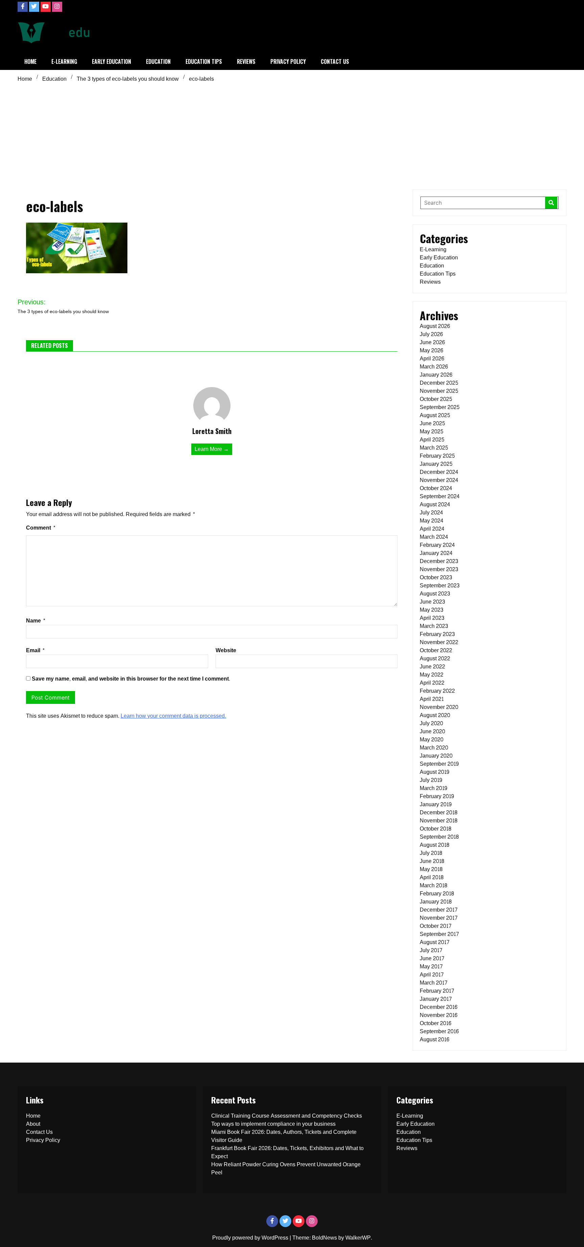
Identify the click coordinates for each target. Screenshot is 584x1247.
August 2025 (435, 415)
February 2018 (437, 893)
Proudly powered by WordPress (251, 1238)
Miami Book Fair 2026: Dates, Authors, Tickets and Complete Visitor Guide (284, 1136)
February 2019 (437, 796)
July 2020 (431, 723)
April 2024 (432, 529)
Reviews (246, 61)
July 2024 (431, 512)
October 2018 (435, 829)
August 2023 (435, 594)
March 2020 (434, 748)
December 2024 (439, 472)
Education (158, 61)
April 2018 (431, 877)
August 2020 (435, 715)
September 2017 (439, 934)
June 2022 (432, 666)
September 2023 (440, 585)
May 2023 (431, 610)
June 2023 (432, 602)
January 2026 (436, 375)
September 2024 (440, 496)
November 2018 (438, 820)
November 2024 (439, 480)
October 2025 (436, 399)
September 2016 (439, 1031)
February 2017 (437, 991)
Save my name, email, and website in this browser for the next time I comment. (131, 679)
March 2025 (434, 448)
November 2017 (439, 918)
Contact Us (335, 61)
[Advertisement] (292, 135)
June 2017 (432, 958)
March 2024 (434, 537)
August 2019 (434, 772)
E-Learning (64, 61)
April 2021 (432, 699)
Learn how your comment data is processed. (173, 716)
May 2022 (431, 675)
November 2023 (439, 569)
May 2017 (431, 966)
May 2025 (431, 431)
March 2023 (434, 626)
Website (226, 650)
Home (30, 61)
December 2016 (438, 1007)
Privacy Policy (288, 61)
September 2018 (439, 837)
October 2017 (436, 926)
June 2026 (432, 342)
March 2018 (433, 885)
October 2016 (435, 1023)
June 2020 (432, 731)
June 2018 (432, 861)
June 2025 (432, 423)
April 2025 (432, 439)
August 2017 (434, 942)
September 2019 (439, 764)
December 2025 (439, 383)
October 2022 (436, 650)
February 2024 (437, 545)
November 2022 (439, 642)
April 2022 (432, 683)
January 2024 (436, 553)
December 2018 (438, 812)
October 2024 (436, 488)
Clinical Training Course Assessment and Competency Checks (286, 1116)
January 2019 (436, 804)
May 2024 (431, 521)
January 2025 (436, 464)
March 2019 (433, 788)
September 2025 (440, 407)
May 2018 (431, 869)
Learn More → (212, 449)
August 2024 (435, 504)
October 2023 (436, 577)
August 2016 (434, 1039)
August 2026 (435, 326)
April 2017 (432, 974)
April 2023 (432, 618)
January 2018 (436, 902)
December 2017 (439, 910)
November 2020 (439, 707)
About (33, 1124)
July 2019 (431, 780)
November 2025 (439, 391)
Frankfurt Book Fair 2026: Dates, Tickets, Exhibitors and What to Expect (287, 1152)
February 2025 (437, 456)
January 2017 (436, 999)
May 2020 (431, 739)
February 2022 (437, 691)
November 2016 (438, 1015)
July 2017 (431, 950)
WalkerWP (358, 1238)
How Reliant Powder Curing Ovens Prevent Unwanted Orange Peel (286, 1168)
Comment (41, 528)
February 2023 (437, 634)
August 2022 (435, 658)
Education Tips (204, 61)
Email (35, 650)
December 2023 (439, 561)
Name (36, 621)
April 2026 (432, 358)
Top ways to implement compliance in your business (273, 1124)
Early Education (111, 61)
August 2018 (434, 845)
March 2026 (434, 367)
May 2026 (431, 350)
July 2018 (431, 853)
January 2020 (436, 756)
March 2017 (433, 983)
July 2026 (431, 334)
